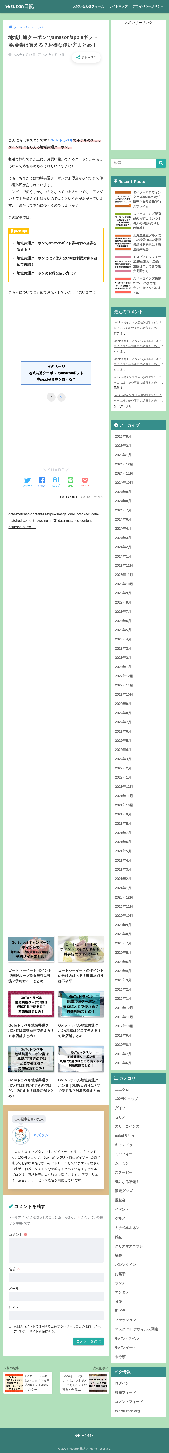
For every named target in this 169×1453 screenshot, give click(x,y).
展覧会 (120, 1200)
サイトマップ (118, 6)
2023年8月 (123, 602)
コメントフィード (129, 1402)
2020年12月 (124, 897)
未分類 (120, 1357)
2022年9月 (123, 704)
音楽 (118, 1302)
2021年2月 (123, 879)
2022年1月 (123, 777)
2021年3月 (123, 870)
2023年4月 (123, 639)
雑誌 (118, 1237)
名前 (14, 1269)
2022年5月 (123, 741)
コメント (18, 1235)
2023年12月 (124, 565)
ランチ (120, 1283)
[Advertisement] (56, 96)
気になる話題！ (127, 1182)
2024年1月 (123, 556)
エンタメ (122, 1292)
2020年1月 (123, 999)
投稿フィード (125, 1392)
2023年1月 (123, 667)
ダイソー (122, 1108)
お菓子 (120, 1274)
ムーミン (122, 1163)
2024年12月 (124, 464)
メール (16, 1289)
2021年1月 (123, 888)
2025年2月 (123, 446)
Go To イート (125, 1348)
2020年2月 (123, 989)
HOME (87, 1435)
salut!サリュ (125, 1136)
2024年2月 (123, 547)
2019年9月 (123, 1035)
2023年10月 (124, 584)
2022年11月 (124, 685)
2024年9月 (123, 492)
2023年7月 (123, 612)
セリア (120, 1117)
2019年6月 (123, 1063)
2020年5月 (123, 962)
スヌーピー (124, 1173)
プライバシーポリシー (148, 6)
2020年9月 (123, 925)
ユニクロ (122, 1090)
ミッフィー (124, 1154)
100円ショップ (126, 1099)
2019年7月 (123, 1054)
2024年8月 (123, 501)
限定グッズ (124, 1191)
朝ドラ (120, 1311)
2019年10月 (124, 1026)
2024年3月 (123, 538)
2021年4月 (123, 860)
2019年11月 (124, 1017)
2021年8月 (123, 824)
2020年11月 (124, 906)
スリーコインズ (127, 1126)
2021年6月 (123, 842)
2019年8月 (123, 1045)
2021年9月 (123, 814)
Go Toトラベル (92, 497)
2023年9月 (123, 593)
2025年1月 (123, 455)
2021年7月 (123, 833)
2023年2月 (123, 658)
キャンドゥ (124, 1145)
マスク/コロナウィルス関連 (136, 1329)
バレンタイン (125, 1265)
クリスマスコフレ (129, 1246)
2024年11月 (124, 473)
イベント (122, 1209)
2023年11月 (124, 575)
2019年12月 (124, 1008)
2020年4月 (123, 971)
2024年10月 (124, 483)
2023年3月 (123, 649)
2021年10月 (124, 805)
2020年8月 (123, 934)
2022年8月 (123, 713)
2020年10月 (124, 916)
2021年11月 (124, 796)
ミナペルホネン (127, 1228)
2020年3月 (123, 980)
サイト (14, 1308)
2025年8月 (123, 436)
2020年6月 (123, 953)
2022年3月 (123, 759)
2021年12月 (124, 787)
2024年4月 (123, 529)
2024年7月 (123, 510)
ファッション (125, 1320)
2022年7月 (123, 722)
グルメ (120, 1218)
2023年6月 (123, 621)
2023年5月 (123, 630)
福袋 (118, 1255)
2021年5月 (123, 851)
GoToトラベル (61, 140)
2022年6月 (123, 731)
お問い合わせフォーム (88, 6)
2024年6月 (123, 520)
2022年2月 (123, 768)
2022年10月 (124, 695)
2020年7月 (123, 943)
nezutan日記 (19, 6)
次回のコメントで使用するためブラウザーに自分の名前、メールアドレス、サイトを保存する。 (58, 1329)
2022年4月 (123, 750)
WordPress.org (127, 1411)
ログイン (122, 1383)
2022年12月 (124, 676)
